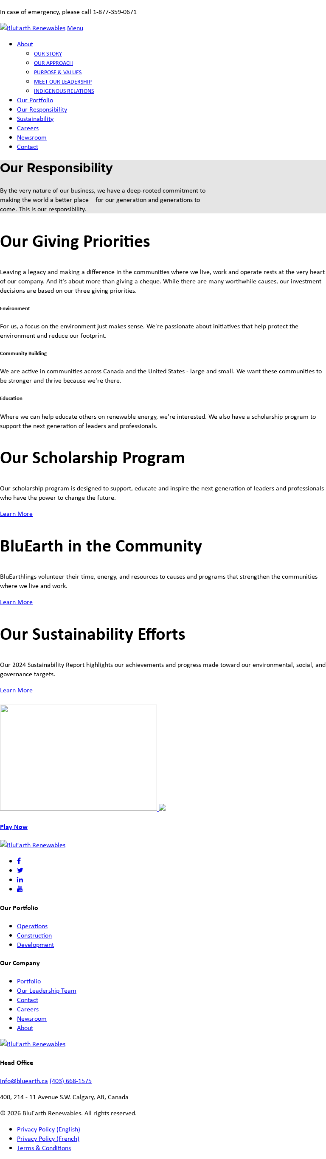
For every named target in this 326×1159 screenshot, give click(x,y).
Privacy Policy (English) (48, 1129)
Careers (28, 127)
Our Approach (53, 63)
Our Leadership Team (46, 990)
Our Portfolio (35, 99)
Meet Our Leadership (63, 81)
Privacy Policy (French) (48, 1138)
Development (35, 944)
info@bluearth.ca (24, 1080)
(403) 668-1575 (71, 1080)
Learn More (16, 513)
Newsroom (32, 137)
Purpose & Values (58, 72)
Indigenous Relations (64, 91)
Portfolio (29, 980)
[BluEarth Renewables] (32, 27)
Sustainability (35, 118)
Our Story (48, 53)
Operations (32, 925)
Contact (27, 146)
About (25, 43)
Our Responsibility (42, 109)
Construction (34, 935)
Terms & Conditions (44, 1147)
